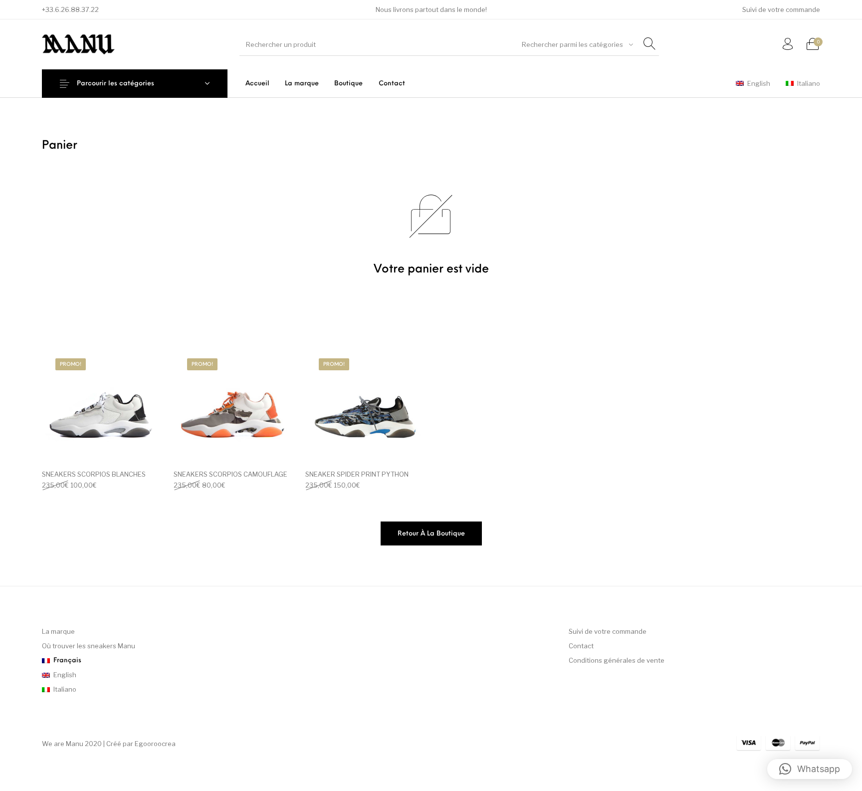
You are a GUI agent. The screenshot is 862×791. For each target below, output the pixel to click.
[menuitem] (781, 9)
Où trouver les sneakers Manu (88, 646)
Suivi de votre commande (607, 631)
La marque (58, 631)
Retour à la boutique (431, 533)
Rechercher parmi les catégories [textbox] (572, 44)
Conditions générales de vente (616, 660)
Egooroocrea (155, 744)
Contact (581, 646)
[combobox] (577, 44)
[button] (809, 769)
